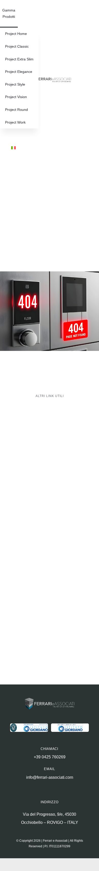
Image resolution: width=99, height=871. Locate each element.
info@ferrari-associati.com (49, 777)
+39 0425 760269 (49, 757)
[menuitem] (13, 148)
